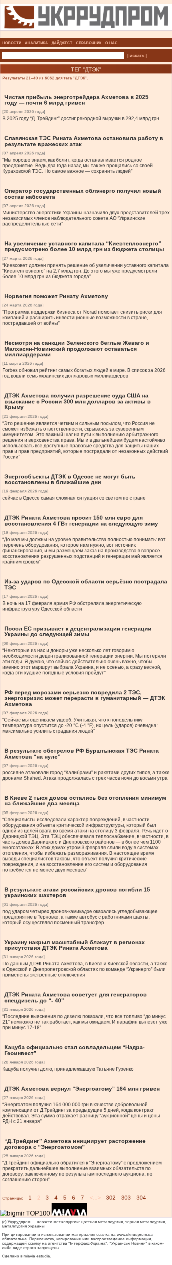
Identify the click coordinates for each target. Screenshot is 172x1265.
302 (111, 1197)
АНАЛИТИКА (36, 43)
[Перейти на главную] (86, 35)
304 (141, 1197)
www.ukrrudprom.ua (135, 1234)
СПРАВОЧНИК (89, 43)
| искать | (137, 55)
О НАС (111, 43)
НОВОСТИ (11, 43)
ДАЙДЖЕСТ (62, 43)
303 (126, 1197)
